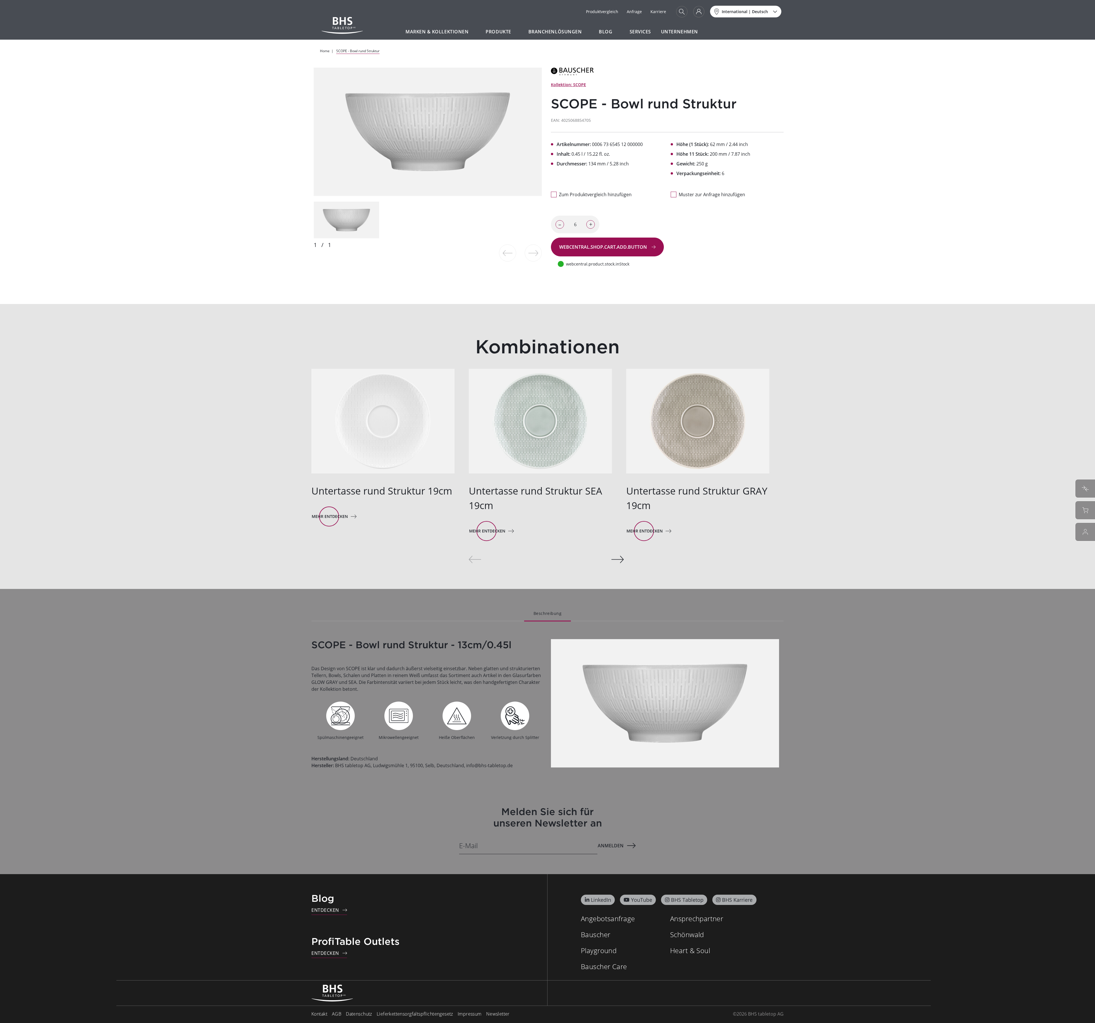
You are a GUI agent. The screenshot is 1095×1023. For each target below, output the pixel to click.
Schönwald (687, 934)
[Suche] (682, 11)
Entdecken (325, 910)
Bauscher (595, 934)
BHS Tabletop (687, 899)
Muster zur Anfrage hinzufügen (712, 194)
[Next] (617, 559)
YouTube (641, 899)
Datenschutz (359, 1014)
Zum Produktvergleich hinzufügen (595, 194)
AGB (336, 1014)
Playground (599, 950)
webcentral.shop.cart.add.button (603, 247)
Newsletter (498, 1014)
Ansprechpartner (696, 918)
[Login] (698, 11)
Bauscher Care (604, 966)
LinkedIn (601, 899)
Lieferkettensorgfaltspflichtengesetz (415, 1014)
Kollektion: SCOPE (568, 84)
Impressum (470, 1014)
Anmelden (611, 845)
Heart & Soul (690, 950)
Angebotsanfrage (608, 918)
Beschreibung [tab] (547, 613)
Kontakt (319, 1014)
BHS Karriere (737, 899)
